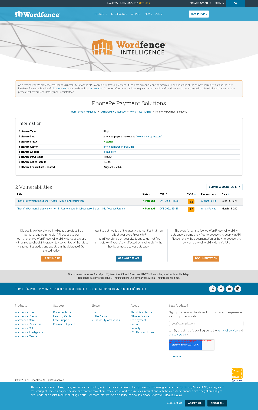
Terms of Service (25, 288)
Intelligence (119, 13)
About (160, 13)
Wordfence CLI (24, 328)
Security (135, 328)
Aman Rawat (208, 208)
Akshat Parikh (209, 200)
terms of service (227, 330)
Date (225, 194)
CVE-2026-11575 (169, 200)
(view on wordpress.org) (149, 136)
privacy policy (177, 334)
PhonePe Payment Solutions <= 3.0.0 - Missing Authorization (50, 200)
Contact (135, 324)
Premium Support (64, 324)
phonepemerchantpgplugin (119, 146)
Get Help (145, 3)
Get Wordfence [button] (129, 258)
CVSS (190, 194)
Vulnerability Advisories (106, 320)
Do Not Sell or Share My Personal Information (118, 288)
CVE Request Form (142, 332)
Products (100, 13)
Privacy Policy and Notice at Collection (63, 288)
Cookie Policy (173, 395)
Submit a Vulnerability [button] (224, 186)
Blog (94, 312)
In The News (99, 316)
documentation (61, 88)
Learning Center (62, 316)
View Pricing (198, 13)
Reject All (217, 403)
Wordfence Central (26, 336)
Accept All (194, 403)
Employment (138, 320)
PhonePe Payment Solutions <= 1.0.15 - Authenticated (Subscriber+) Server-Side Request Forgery (71, 208)
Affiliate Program (140, 316)
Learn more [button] (52, 258)
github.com (110, 151)
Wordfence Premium (27, 316)
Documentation (62, 312)
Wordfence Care (25, 320)
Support (135, 13)
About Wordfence (141, 312)
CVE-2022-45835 (169, 208)
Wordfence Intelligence (29, 332)
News (148, 13)
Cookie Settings (174, 403)
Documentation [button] (206, 258)
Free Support (61, 320)
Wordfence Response (28, 324)
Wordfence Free (25, 312)
